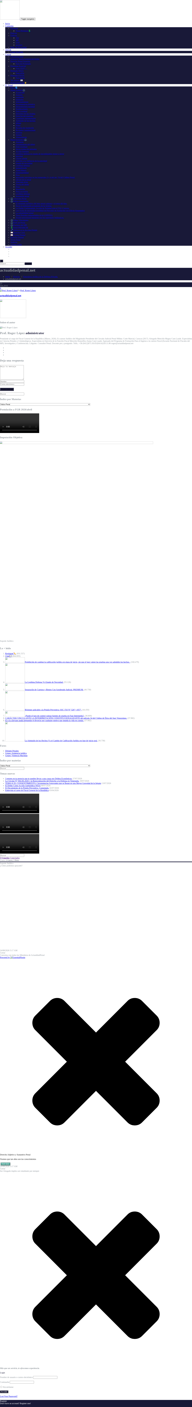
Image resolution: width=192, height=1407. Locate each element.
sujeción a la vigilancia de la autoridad (31, 161)
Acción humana (22, 151)
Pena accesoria (22, 191)
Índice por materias (10, 760)
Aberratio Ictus (22, 182)
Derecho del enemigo (24, 116)
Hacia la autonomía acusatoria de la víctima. (34, 206)
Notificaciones (22, 109)
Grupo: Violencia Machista (16, 755)
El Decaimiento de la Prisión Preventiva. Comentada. (27, 788)
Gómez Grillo (16, 244)
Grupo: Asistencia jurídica (16, 753)
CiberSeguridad (16, 57)
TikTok (8, 50)
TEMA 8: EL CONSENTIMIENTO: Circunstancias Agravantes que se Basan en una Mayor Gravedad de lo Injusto (53, 783)
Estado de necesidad (24, 163)
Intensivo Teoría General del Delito (24, 59)
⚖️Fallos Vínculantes (19, 220)
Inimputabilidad (22, 173)
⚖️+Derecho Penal (18, 199)
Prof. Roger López (28, 290)
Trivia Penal (15, 240)
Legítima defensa (23, 166)
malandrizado (21, 168)
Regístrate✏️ (10, 653)
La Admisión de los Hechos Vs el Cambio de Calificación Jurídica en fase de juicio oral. (61, 741)
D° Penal (9, 85)
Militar (18, 123)
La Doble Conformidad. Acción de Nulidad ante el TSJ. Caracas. (42, 208)
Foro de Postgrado (23, 64)
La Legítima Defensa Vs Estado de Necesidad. (44, 682)
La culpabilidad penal (24, 213)
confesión (20, 97)
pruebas (19, 132)
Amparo (19, 95)
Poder (18, 125)
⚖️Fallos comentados (19, 201)
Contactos (9, 26)
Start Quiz (5, 1164)
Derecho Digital (17, 237)
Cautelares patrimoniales (26, 118)
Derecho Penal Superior (20, 61)
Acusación (20, 92)
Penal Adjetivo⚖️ (17, 90)
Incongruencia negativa (25, 104)
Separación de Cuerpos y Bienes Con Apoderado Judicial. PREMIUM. (54, 690)
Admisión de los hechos (25, 121)
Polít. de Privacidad (18, 47)
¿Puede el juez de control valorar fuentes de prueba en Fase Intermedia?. (54, 716)
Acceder (8, 247)
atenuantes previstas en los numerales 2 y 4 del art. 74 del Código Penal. (45, 177)
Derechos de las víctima (25, 114)
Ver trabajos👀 (16, 80)
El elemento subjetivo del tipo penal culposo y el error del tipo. (41, 203)
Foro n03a (20, 73)
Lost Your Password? (9, 1396)
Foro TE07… (21, 68)
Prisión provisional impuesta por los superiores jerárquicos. (40, 218)
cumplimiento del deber (25, 144)
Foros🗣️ (14, 88)
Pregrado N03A (17, 71)
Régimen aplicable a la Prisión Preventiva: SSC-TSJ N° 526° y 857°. (53, 710)
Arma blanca (21, 170)
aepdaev (19, 45)
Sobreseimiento (22, 102)
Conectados (10, 858)
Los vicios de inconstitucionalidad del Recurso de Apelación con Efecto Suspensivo (50, 211)
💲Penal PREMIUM (19, 228)
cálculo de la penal (23, 180)
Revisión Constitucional (25, 130)
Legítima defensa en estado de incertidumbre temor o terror (40, 154)
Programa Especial (18, 66)
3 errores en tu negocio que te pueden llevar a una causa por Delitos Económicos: (38, 778)
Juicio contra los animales (26, 149)
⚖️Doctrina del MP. (18, 225)
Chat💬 (8, 656)
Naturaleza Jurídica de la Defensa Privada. (40, 277)
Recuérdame (8, 1387)
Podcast (13, 33)
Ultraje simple (21, 158)
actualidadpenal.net (10, 295)
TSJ (17, 38)
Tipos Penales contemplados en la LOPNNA (34, 215)
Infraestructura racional (25, 107)
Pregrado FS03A (17, 75)
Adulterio (20, 142)
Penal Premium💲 (23, 31)
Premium (14, 28)
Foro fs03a (20, 78)
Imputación (20, 189)
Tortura (19, 135)
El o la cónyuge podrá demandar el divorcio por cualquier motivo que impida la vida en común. (44, 720)
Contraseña (4, 1382)
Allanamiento (21, 137)
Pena (18, 175)
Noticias (13, 242)
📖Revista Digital (17, 235)
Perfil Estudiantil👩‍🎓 (18, 83)
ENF (18, 42)
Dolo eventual (21, 111)
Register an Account (8, 1406)
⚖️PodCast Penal (17, 223)
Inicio (7, 23)
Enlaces (13, 35)
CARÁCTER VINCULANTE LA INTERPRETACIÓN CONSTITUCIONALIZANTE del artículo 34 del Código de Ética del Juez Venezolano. (66, 718)
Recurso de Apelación (25, 128)
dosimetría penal (22, 196)
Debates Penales (12, 751)
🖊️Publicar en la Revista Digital (23, 230)
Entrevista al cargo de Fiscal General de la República (27, 790)
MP (17, 40)
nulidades (20, 99)
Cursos (8, 54)
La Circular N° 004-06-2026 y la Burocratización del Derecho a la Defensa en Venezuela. (42, 781)
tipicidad (19, 156)
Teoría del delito (22, 184)
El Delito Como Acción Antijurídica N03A (22, 786)
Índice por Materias (10, 399)
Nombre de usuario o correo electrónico (16, 1377)
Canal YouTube (16, 52)
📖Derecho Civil (17, 232)
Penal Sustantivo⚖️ (18, 140)
